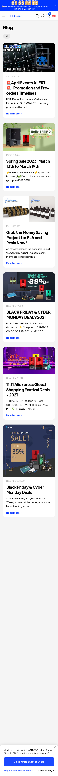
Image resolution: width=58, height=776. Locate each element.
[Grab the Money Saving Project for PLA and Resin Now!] (29, 209)
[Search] (37, 15)
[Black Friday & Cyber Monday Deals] (29, 451)
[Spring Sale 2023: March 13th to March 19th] (29, 137)
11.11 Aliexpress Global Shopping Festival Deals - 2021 (28, 389)
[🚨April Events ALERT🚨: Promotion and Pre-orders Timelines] (29, 57)
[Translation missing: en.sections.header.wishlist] (42, 15)
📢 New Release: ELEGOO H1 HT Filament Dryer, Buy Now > (30, 5)
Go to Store (29, 761)
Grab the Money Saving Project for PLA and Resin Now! (27, 237)
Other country (45, 770)
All (6, 36)
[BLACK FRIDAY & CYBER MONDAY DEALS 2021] (29, 287)
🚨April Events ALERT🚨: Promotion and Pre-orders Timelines (27, 87)
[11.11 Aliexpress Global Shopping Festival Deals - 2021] (29, 360)
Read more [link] (13, 113)
